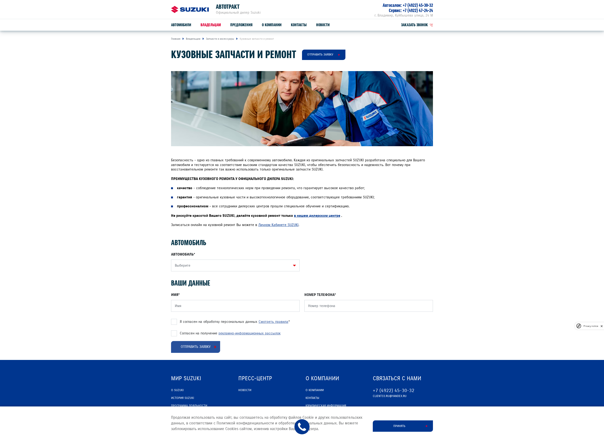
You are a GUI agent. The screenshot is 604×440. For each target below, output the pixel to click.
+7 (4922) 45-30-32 (418, 5)
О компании (271, 25)
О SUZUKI (177, 390)
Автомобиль (182, 254)
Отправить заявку (320, 54)
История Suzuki (182, 398)
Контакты (299, 25)
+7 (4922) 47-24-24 (418, 10)
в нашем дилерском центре (317, 216)
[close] (602, 326)
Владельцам (211, 25)
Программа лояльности (189, 406)
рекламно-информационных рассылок (249, 333)
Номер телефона (319, 295)
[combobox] (234, 265)
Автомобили (181, 25)
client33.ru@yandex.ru (390, 396)
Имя (174, 295)
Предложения (241, 25)
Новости (323, 25)
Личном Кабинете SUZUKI (278, 225)
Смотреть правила (273, 322)
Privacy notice (590, 326)
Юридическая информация (326, 406)
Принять (399, 426)
